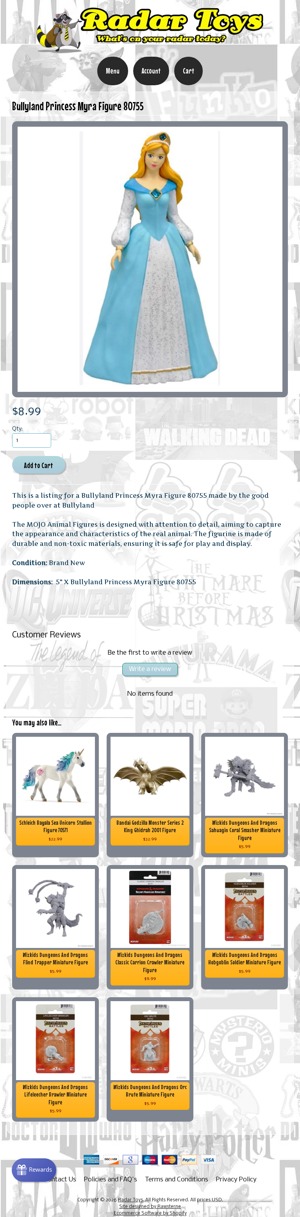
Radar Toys (130, 1200)
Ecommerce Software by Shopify (150, 1213)
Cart (188, 70)
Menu (113, 70)
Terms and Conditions (176, 1179)
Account (151, 70)
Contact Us (60, 1179)
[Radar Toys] (150, 51)
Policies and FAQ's (110, 1179)
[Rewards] (34, 1170)
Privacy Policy (236, 1179)
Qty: (17, 429)
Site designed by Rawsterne (150, 1206)
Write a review (150, 669)
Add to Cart (38, 465)
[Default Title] (150, 259)
